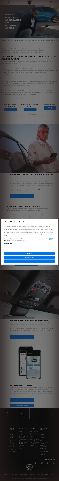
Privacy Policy (8, 243)
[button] (29, 257)
